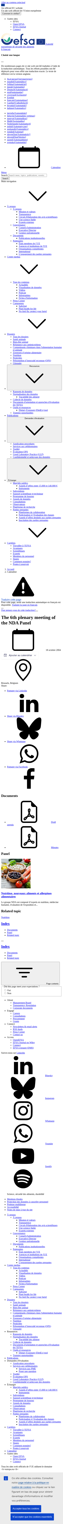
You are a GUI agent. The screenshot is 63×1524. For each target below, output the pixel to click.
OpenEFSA (18, 1040)
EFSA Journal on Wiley (24, 1042)
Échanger (12, 480)
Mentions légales (15, 1199)
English (10, 97)
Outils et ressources (22, 407)
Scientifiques (19, 551)
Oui (9, 990)
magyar (17, 118)
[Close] (2, 61)
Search (4, 175)
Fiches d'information (28, 298)
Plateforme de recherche (24, 507)
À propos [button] (11, 206)
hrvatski (17, 105)
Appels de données (21, 499)
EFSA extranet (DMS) (23, 1048)
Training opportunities (23, 413)
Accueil (10, 569)
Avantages (18, 548)
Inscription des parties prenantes (33, 520)
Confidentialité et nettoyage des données (31, 457)
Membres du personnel (23, 556)
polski (17, 126)
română (15, 131)
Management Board (22, 1002)
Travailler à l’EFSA (22, 545)
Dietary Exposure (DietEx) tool (33, 410)
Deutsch (17, 89)
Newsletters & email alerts (25, 1026)
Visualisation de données (30, 287)
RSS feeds (18, 1029)
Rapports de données (22, 391)
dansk (16, 87)
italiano (16, 108)
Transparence (25, 214)
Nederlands (19, 124)
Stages (16, 559)
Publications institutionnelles (32, 238)
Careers (16, 1013)
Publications (12, 415)
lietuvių (21, 116)
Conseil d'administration (30, 227)
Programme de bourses (23, 496)
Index (5, 924)
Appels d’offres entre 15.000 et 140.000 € (38, 486)
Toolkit (16, 449)
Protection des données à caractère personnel (27, 1202)
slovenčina (18, 134)
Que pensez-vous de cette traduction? (18, 610)
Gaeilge (17, 103)
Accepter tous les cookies (26, 1508)
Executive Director (27, 230)
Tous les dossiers (20, 336)
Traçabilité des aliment (29, 397)
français (17, 100)
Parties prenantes (20, 509)
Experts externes (26, 222)
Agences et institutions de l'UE (33, 246)
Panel (9, 932)
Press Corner (19, 300)
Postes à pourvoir (21, 564)
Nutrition (17, 355)
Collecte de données (22, 399)
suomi (17, 139)
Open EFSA (18, 24)
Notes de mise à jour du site (20, 1209)
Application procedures (23, 443)
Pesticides (17, 358)
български (19, 79)
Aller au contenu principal (13, 2)
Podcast (22, 293)
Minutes (54, 847)
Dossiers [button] (11, 334)
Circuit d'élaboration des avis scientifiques (38, 217)
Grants (16, 1021)
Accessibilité (13, 1207)
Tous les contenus (21, 282)
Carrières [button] (11, 543)
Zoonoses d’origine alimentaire (27, 352)
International (24, 251)
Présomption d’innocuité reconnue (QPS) (32, 360)
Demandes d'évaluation (34, 418)
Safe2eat (23, 306)
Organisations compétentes (31, 249)
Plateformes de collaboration (32, 512)
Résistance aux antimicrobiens (27, 344)
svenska (17, 142)
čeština (17, 84)
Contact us (18, 1034)
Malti (16, 121)
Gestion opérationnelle (29, 233)
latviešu (17, 113)
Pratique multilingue (16, 1204)
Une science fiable (27, 219)
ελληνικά (17, 95)
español (16, 81)
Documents (18, 235)
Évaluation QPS (20, 451)
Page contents (52, 984)
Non (9, 993)
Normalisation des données (25, 394)
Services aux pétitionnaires (25, 446)
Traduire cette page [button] (11, 599)
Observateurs (19, 504)
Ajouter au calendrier (20, 655)
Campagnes (18, 303)
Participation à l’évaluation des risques (36, 515)
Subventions (18, 491)
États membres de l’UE (29, 243)
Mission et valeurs (27, 211)
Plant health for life (27, 308)
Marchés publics (20, 483)
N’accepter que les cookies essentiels (32, 1517)
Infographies (24, 295)
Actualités (23, 285)
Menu (4, 172)
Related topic (13, 935)
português (17, 129)
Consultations (19, 501)
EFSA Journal (19, 27)
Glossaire (17, 363)
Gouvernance (19, 225)
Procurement (19, 1018)
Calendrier (56, 167)
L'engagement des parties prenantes (35, 254)
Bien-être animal (20, 342)
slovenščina (16, 137)
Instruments (24, 488)
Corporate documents (23, 1008)
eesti (15, 92)
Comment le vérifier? (11, 14)
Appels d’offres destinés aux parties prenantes (40, 517)
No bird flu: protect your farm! (33, 311)
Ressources (34, 366)
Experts (16, 553)
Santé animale (19, 339)
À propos (17, 209)
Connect (17, 29)
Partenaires (18, 241)
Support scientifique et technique (28, 493)
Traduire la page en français (24, 605)
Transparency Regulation (24, 1005)
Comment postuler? (22, 561)
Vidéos (22, 290)
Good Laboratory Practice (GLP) (28, 454)
